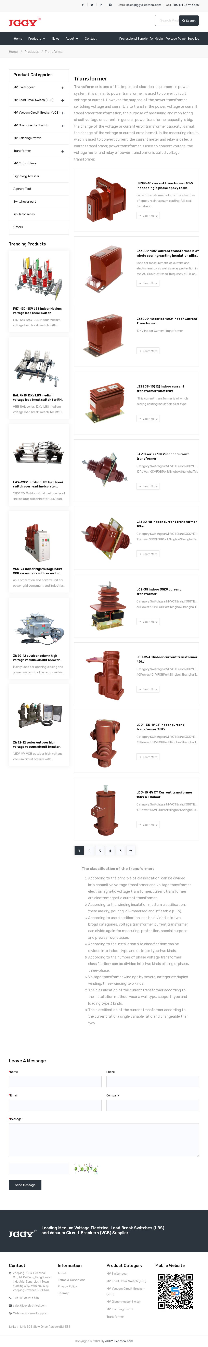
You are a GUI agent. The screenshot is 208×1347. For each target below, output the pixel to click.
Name (13, 1072)
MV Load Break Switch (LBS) (33, 100)
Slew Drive (40, 1327)
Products (35, 38)
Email (13, 1095)
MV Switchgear (24, 87)
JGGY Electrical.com (119, 1341)
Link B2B (26, 1327)
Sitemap (63, 1293)
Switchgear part (24, 201)
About (70, 38)
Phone (110, 1072)
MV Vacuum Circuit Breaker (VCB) (36, 112)
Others (18, 227)
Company (112, 1095)
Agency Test (22, 189)
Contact (91, 38)
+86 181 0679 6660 (26, 1298)
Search (190, 21)
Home (18, 38)
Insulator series (24, 214)
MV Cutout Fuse (24, 163)
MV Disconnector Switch (30, 125)
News (56, 38)
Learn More (149, 215)
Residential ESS (59, 1327)
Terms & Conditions (72, 1280)
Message (15, 1119)
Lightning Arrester (26, 176)
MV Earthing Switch (27, 138)
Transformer (54, 52)
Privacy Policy (67, 1286)
